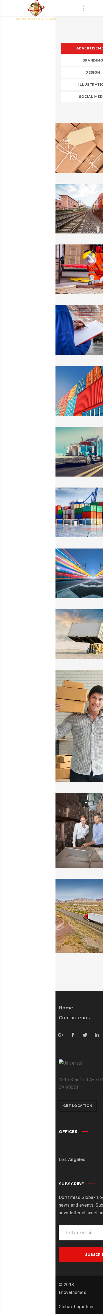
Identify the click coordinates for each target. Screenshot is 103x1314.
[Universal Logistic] (34, 10)
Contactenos (74, 1017)
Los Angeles (72, 1159)
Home (66, 1007)
